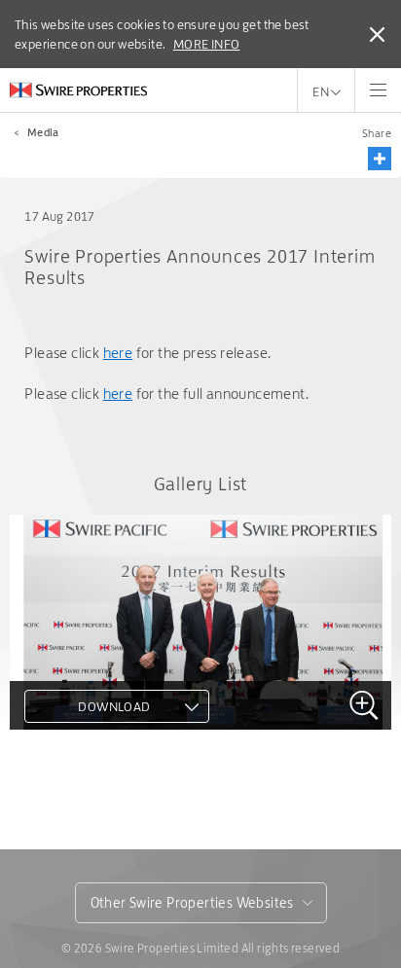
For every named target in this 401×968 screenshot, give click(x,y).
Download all (90, 797)
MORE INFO (206, 44)
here (118, 352)
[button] (379, 158)
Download (114, 706)
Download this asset (114, 763)
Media (43, 132)
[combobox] (201, 902)
